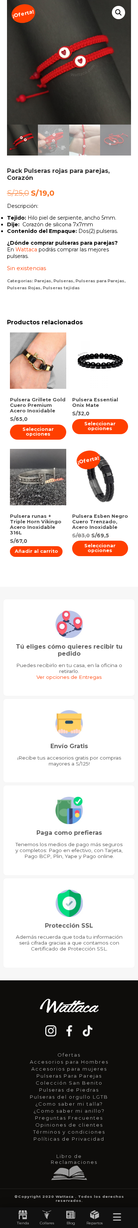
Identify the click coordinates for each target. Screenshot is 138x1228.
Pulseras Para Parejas (69, 1076)
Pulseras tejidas (61, 287)
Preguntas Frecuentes (69, 1118)
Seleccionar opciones (38, 431)
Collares (47, 1223)
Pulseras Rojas (23, 287)
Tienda (23, 1223)
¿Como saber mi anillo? (69, 1111)
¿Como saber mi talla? (69, 1104)
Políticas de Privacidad (69, 1139)
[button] (118, 12)
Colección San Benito (69, 1083)
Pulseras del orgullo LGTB (69, 1097)
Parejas (42, 280)
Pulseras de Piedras (69, 1090)
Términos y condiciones (69, 1132)
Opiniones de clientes (69, 1125)
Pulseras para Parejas (99, 280)
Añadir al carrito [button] (36, 551)
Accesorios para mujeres (69, 1069)
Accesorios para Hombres (69, 1062)
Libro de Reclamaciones (71, 1159)
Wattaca (26, 249)
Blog (71, 1223)
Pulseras (63, 280)
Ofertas (69, 1055)
